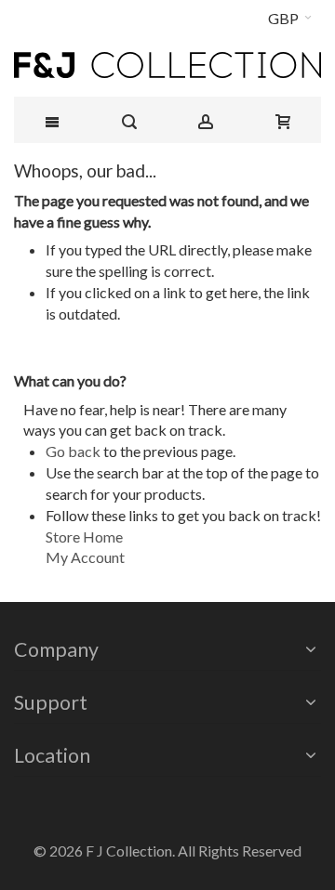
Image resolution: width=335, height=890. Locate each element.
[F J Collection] (167, 65)
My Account (85, 557)
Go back (73, 451)
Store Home (84, 536)
